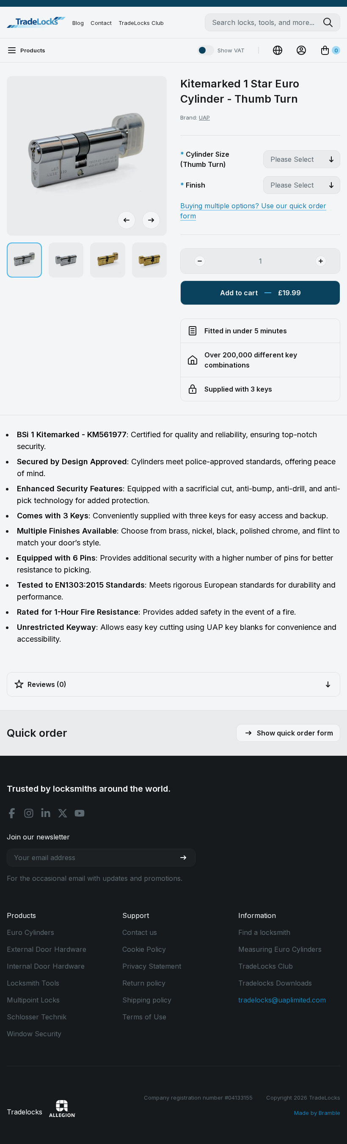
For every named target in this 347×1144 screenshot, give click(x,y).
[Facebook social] (12, 813)
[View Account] (301, 50)
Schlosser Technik (36, 1017)
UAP (204, 117)
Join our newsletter (38, 837)
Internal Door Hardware (46, 966)
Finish (195, 185)
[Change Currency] (278, 50)
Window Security (34, 1034)
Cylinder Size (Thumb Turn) (204, 159)
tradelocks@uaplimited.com (282, 1000)
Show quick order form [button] (295, 733)
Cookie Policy (144, 949)
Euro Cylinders (30, 932)
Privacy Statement (151, 966)
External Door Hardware (46, 949)
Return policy (143, 983)
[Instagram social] (29, 813)
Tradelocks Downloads (275, 983)
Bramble (329, 1112)
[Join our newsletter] (186, 857)
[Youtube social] (79, 813)
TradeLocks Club (141, 22)
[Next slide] (151, 220)
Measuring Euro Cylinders (280, 949)
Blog (78, 22)
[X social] (63, 813)
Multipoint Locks (33, 1000)
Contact (101, 22)
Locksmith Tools (33, 983)
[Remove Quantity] (193, 261)
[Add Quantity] (327, 261)
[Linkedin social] (46, 813)
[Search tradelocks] (331, 22)
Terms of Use (144, 1017)
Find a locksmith (264, 932)
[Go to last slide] (126, 220)
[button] (24, 260)
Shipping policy (146, 1000)
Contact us (139, 932)
